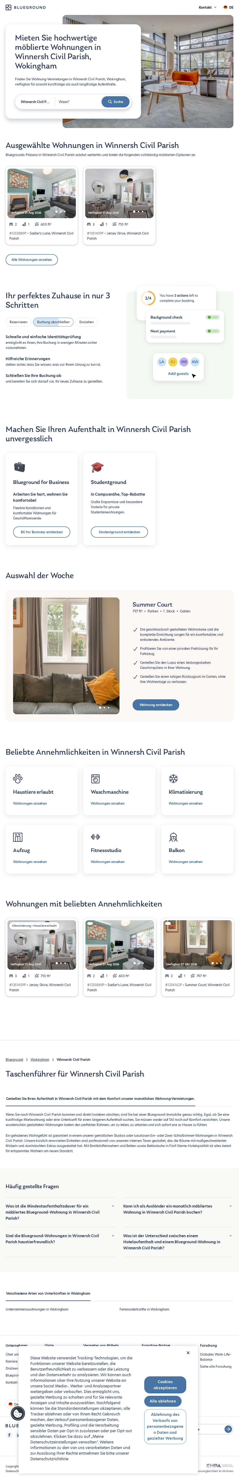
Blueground (14, 1059)
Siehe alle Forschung (215, 1366)
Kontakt (12, 1382)
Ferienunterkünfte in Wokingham (144, 1309)
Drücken (12, 1368)
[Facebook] (9, 1435)
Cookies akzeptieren (165, 1385)
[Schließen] (188, 1353)
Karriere (12, 1361)
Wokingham (40, 1059)
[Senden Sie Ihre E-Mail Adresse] (228, 1429)
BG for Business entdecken (42, 532)
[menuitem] (100, 1101)
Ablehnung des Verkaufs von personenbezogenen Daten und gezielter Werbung (165, 1426)
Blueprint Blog (16, 1375)
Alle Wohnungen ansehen (31, 259)
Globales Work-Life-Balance (215, 1357)
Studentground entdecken (119, 532)
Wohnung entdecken (156, 705)
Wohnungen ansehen (30, 803)
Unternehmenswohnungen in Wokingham (37, 1309)
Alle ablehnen (163, 1401)
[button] (18, 1413)
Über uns (12, 1354)
